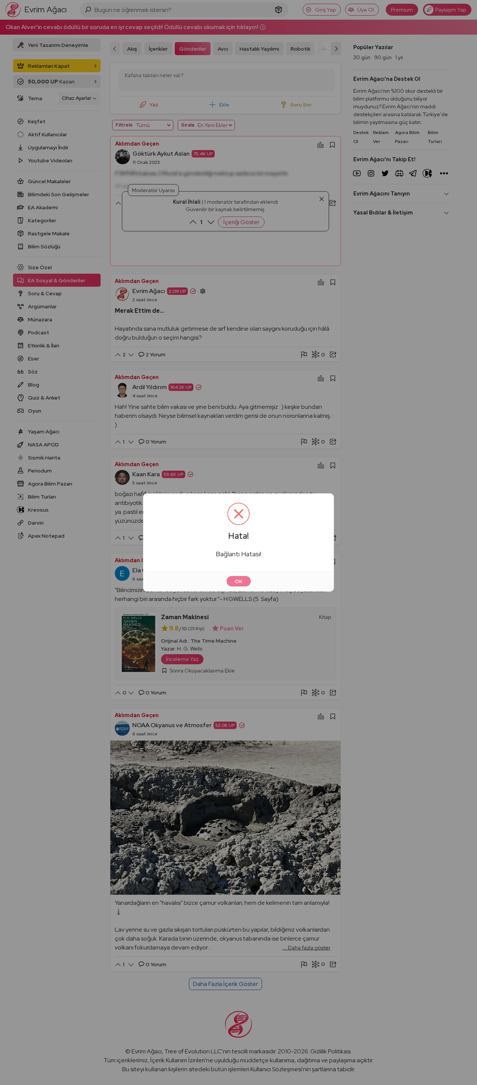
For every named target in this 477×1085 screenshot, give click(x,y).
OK (239, 581)
